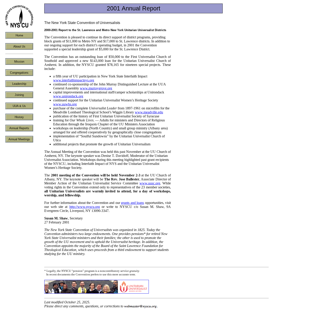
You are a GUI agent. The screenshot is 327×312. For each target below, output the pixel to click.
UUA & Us (19, 106)
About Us (19, 46)
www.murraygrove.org (96, 88)
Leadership (19, 83)
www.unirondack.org (68, 96)
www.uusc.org (149, 183)
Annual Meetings (19, 139)
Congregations (19, 72)
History (19, 117)
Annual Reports (19, 128)
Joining (19, 95)
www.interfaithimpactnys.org (73, 80)
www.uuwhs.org (65, 104)
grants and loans (132, 203)
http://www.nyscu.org (84, 207)
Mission (19, 61)
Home (19, 35)
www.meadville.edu (149, 112)
